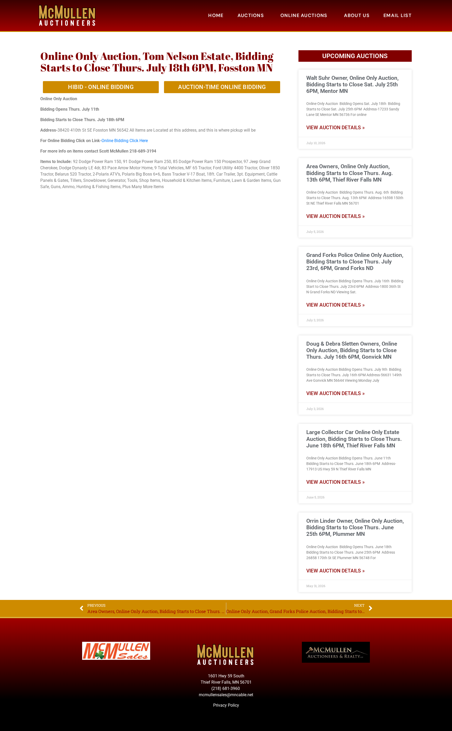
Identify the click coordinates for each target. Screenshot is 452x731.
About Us (357, 15)
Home (215, 15)
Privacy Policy (226, 705)
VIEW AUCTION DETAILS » (335, 128)
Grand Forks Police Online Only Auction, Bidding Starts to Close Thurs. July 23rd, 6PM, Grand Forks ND (354, 261)
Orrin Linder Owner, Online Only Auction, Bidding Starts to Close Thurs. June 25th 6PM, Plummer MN (355, 527)
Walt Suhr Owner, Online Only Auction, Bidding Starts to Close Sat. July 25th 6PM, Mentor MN (352, 84)
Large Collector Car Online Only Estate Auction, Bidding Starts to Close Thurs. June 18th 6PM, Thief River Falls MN (354, 438)
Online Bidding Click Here (124, 140)
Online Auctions (303, 15)
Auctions (251, 15)
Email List (397, 15)
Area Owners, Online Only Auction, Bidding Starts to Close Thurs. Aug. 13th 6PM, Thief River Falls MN (349, 173)
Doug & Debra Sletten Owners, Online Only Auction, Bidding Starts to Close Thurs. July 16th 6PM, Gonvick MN (351, 350)
